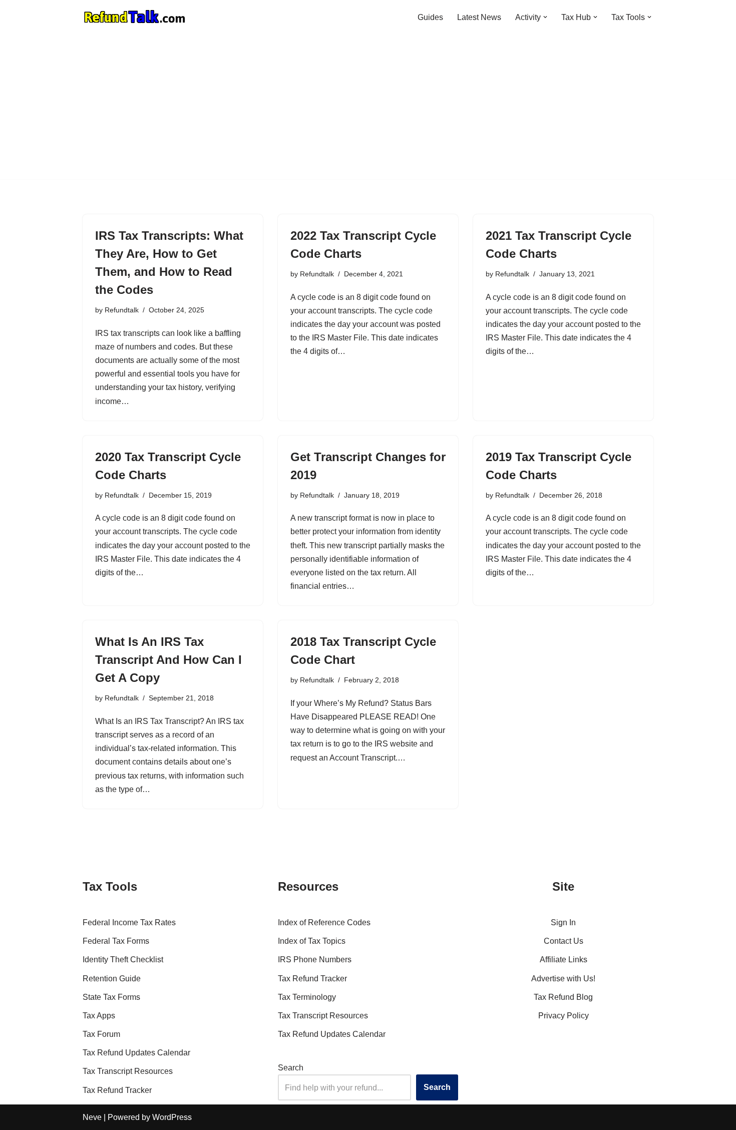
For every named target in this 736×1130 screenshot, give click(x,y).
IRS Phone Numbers (314, 959)
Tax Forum (101, 1034)
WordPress (172, 1117)
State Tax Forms (111, 997)
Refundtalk (122, 310)
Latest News (479, 17)
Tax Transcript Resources (128, 1071)
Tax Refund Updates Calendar (136, 1052)
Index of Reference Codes (324, 922)
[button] (545, 17)
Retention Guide (112, 978)
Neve (92, 1117)
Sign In (563, 922)
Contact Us (563, 941)
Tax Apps (99, 1015)
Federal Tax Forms (116, 941)
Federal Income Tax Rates (129, 922)
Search (290, 1067)
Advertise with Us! (563, 978)
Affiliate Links (563, 959)
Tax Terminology (307, 997)
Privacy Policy (563, 1015)
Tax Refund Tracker (117, 1090)
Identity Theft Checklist (123, 959)
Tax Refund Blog (563, 997)
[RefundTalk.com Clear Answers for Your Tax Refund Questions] (135, 17)
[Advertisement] (368, 109)
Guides (430, 17)
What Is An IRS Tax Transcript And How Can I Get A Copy (168, 659)
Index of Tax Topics (311, 941)
